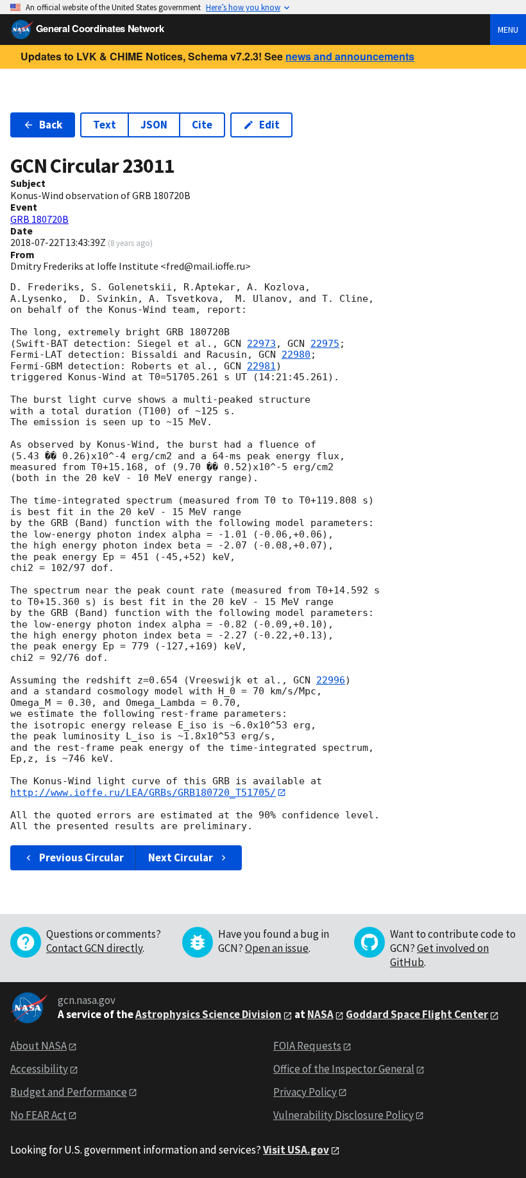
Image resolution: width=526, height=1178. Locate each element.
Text (104, 125)
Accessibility (39, 1069)
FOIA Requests (307, 1046)
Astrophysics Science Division (208, 1014)
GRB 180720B (39, 219)
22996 (330, 680)
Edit (269, 125)
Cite (202, 125)
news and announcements (349, 56)
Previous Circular (81, 857)
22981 (261, 366)
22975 (324, 343)
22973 (261, 343)
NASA (320, 1014)
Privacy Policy (305, 1092)
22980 (296, 354)
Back (50, 125)
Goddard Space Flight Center (417, 1014)
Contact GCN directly (94, 948)
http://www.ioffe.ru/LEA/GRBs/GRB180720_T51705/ (143, 792)
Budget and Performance (68, 1092)
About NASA (38, 1046)
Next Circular (180, 857)
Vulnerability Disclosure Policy (343, 1115)
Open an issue (277, 948)
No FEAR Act (38, 1115)
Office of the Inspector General (343, 1069)
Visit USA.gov (296, 1150)
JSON (153, 125)
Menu (508, 29)
